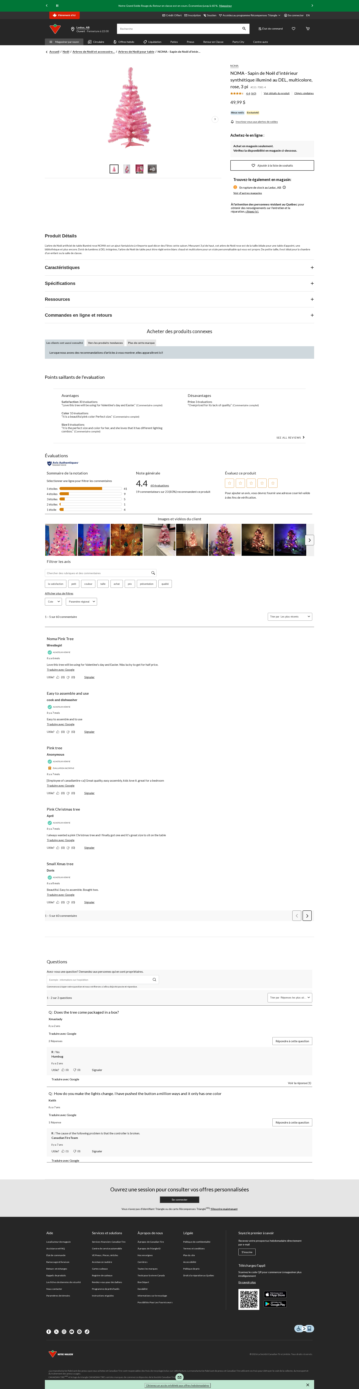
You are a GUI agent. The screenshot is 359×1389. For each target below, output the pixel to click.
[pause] (57, 6)
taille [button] (102, 584)
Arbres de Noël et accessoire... (94, 51)
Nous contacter (54, 1288)
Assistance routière (102, 1262)
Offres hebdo (126, 41)
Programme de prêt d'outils (105, 1288)
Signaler (89, 677)
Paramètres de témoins (58, 1295)
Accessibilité (189, 1262)
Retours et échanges (56, 1268)
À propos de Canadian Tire (151, 1241)
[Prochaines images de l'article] (215, 119)
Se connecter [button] (296, 15)
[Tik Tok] (87, 1331)
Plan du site (189, 1255)
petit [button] (73, 584)
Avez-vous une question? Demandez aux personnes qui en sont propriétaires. (95, 971)
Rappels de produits (56, 1275)
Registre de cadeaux (102, 1275)
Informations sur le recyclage (152, 1295)
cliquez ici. (252, 211)
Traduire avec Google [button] (62, 1033)
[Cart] (308, 29)
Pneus (190, 41)
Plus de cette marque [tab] (141, 342)
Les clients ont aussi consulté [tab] (64, 342)
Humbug (57, 1056)
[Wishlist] (293, 29)
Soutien (211, 15)
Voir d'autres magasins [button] (247, 193)
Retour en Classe (213, 41)
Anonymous (55, 754)
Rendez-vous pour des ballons (107, 1282)
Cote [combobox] (50, 601)
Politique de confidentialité (196, 1241)
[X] (56, 1331)
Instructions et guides (103, 1295)
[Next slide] (312, 6)
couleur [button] (88, 584)
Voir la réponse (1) (299, 1083)
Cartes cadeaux (100, 1268)
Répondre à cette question (292, 1041)
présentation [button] (146, 584)
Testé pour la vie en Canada (151, 1275)
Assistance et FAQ (55, 1248)
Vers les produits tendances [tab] (105, 342)
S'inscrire (247, 1252)
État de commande (55, 1255)
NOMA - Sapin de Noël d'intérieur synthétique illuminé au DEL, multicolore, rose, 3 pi (271, 79)
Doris (50, 870)
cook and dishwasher (62, 700)
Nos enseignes (145, 1255)
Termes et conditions (194, 1248)
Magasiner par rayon (67, 41)
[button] (244, 29)
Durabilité (142, 1288)
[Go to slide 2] (126, 169)
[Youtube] (71, 1331)
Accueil (54, 51)
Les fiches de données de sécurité (63, 1282)
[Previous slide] (47, 6)
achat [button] (117, 584)
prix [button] (130, 584)
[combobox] (293, 616)
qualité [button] (165, 584)
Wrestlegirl (54, 645)
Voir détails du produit (277, 93)
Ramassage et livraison (57, 1262)
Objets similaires (304, 93)
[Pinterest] (79, 1331)
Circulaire (98, 41)
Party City (238, 41)
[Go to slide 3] (139, 169)
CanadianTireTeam (64, 1137)
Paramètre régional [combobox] (79, 601)
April (50, 816)
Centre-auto (260, 41)
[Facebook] (48, 1331)
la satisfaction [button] (55, 584)
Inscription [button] (194, 15)
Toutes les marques (148, 1268)
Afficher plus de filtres (59, 593)
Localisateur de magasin (58, 1241)
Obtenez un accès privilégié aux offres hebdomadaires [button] (177, 1385)
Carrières (142, 1262)
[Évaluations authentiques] (63, 463)
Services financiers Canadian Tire (108, 1241)
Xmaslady (55, 1019)
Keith (52, 1100)
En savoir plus (247, 1282)
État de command (272, 28)
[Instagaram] (64, 1331)
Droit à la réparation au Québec (198, 1275)
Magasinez (225, 5)
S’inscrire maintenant (224, 1208)
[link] (244, 93)
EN (308, 15)
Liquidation (154, 41)
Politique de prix (191, 1268)
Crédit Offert (174, 15)
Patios (174, 41)
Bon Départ (143, 1282)
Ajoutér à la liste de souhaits (275, 165)
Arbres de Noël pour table (136, 51)
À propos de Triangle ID (149, 1248)
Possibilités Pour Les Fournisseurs (155, 1302)
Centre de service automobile (107, 1248)
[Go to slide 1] (114, 169)
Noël (66, 51)
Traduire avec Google (60, 669)
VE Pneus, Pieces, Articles (105, 1255)
